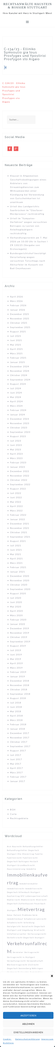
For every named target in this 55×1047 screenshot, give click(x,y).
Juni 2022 (16, 497)
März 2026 (16, 301)
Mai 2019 (15, 659)
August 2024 (18, 384)
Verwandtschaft (35, 961)
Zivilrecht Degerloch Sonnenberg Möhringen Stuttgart (25, 968)
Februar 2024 (18, 410)
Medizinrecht (28, 900)
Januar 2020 (17, 624)
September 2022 (20, 484)
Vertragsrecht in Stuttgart (21, 957)
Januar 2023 (17, 467)
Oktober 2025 (18, 322)
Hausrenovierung (16, 869)
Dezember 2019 (19, 628)
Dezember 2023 (19, 419)
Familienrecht (14, 858)
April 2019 (16, 663)
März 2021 (16, 563)
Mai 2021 (15, 554)
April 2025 (16, 349)
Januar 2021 (17, 571)
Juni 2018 (16, 707)
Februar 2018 (18, 724)
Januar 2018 (17, 729)
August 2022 (18, 488)
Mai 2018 (15, 711)
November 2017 (19, 737)
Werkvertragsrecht (17, 965)
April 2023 (16, 453)
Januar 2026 (17, 309)
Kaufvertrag (13, 896)
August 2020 (18, 593)
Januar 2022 (17, 519)
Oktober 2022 (18, 480)
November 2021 (19, 528)
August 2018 (18, 698)
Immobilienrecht (15, 889)
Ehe (20, 854)
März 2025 (16, 353)
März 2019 (16, 667)
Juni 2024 (16, 392)
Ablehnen (28, 1023)
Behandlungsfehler (33, 846)
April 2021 (16, 558)
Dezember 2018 (19, 680)
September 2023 (20, 432)
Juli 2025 (15, 336)
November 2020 (19, 580)
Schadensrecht (15, 923)
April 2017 (16, 768)
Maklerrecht (13, 900)
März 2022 (16, 510)
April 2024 (16, 401)
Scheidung (29, 923)
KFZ (23, 896)
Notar (10, 915)
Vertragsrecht (31, 952)
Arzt (9, 846)
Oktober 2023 (18, 427)
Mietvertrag (31, 909)
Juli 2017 (15, 755)
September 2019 (20, 641)
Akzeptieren (28, 1015)
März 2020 (16, 615)
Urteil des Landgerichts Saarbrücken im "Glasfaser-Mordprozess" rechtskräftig (27, 210)
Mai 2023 (15, 449)
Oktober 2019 (18, 637)
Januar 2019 (17, 676)
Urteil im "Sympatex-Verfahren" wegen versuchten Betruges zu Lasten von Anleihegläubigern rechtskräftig (28, 226)
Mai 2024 (15, 397)
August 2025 (18, 331)
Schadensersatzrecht (35, 919)
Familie (39, 854)
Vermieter (18, 952)
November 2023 (19, 423)
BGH (13, 809)
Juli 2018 (15, 702)
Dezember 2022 (19, 471)
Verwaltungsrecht (16, 961)
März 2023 (16, 458)
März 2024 (16, 405)
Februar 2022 (18, 515)
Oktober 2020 (18, 584)
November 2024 (19, 371)
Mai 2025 (15, 344)
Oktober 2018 (18, 689)
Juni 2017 (16, 759)
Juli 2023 (15, 440)
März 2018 (16, 720)
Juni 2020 (16, 602)
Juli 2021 (15, 545)
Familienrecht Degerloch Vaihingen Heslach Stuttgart (22, 861)
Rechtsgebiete (19, 818)
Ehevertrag (28, 854)
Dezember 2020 (19, 576)
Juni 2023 (16, 445)
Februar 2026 (18, 305)
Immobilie (31, 869)
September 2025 (20, 327)
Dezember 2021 (19, 523)
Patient (17, 915)
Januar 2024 (17, 414)
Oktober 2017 (18, 742)
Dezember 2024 (19, 366)
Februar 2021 (18, 567)
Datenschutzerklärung (27, 1039)
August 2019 (18, 645)
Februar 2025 (18, 357)
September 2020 (20, 589)
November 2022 (19, 475)
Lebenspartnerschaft (36, 896)
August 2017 (18, 750)
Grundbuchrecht (26, 865)
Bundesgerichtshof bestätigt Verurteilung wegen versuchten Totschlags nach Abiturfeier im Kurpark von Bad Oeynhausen (28, 261)
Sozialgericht (14, 926)
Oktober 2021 (18, 532)
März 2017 (16, 772)
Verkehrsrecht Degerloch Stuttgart (25, 938)
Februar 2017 (18, 776)
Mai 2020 (15, 606)
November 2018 (19, 685)
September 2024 (20, 379)
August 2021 (18, 541)
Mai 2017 (15, 763)
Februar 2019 (18, 672)
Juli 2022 (15, 493)
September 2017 (20, 746)
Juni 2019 (16, 654)
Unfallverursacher (17, 934)
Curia (13, 814)
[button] (51, 975)
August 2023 (18, 436)
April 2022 (16, 506)
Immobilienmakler (28, 884)
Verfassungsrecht (37, 934)
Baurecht (17, 846)
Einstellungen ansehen (28, 1032)
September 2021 (20, 536)
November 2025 (19, 318)
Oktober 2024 (18, 375)
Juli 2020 (15, 598)
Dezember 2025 (19, 314)
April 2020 (16, 611)
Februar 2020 (18, 619)
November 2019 (19, 632)
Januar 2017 (17, 781)
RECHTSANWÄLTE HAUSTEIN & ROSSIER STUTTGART (27, 5)
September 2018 (20, 694)
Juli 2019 (15, 650)
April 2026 (16, 296)
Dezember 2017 (19, 733)
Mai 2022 (15, 502)
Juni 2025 (16, 340)
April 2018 (16, 715)
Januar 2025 (17, 362)
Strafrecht (39, 930)
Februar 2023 (18, 462)
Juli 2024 (15, 388)
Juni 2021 (16, 549)
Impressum (47, 1039)
